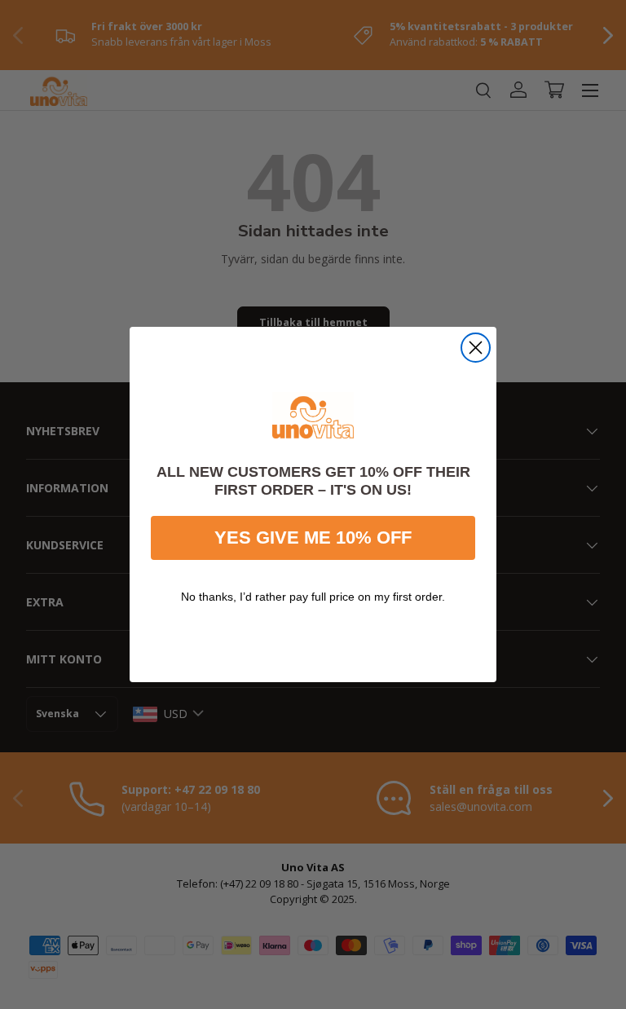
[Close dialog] (475, 347)
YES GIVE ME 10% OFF (313, 537)
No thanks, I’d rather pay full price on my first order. (313, 596)
